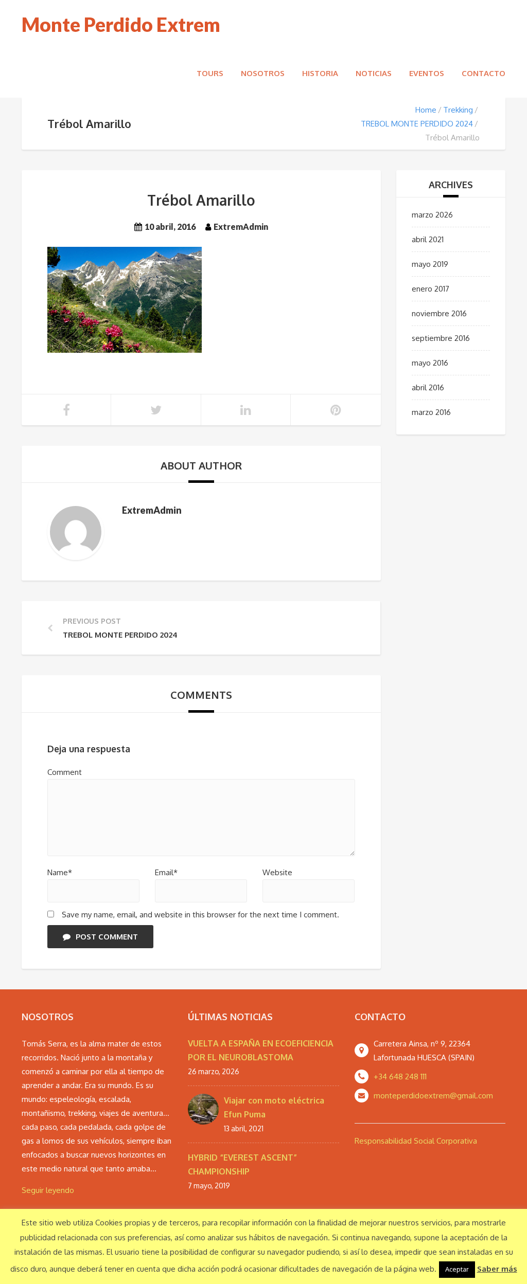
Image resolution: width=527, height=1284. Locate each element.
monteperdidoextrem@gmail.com (433, 1095)
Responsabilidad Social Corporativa (416, 1141)
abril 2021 (428, 239)
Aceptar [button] (457, 1269)
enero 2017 (430, 289)
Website (277, 872)
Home (425, 110)
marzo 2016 (431, 412)
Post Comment (107, 937)
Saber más (497, 1269)
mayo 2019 (430, 264)
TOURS (210, 73)
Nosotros (263, 73)
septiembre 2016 (441, 338)
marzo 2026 (432, 215)
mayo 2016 (430, 363)
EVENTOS (426, 73)
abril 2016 (428, 387)
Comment (64, 772)
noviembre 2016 (439, 313)
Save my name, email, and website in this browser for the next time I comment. (200, 914)
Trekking (458, 110)
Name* (59, 872)
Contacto (483, 73)
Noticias (374, 73)
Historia (320, 73)
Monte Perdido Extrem (121, 24)
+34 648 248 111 (400, 1076)
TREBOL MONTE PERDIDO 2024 (417, 124)
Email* (166, 872)
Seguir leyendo (48, 1190)
